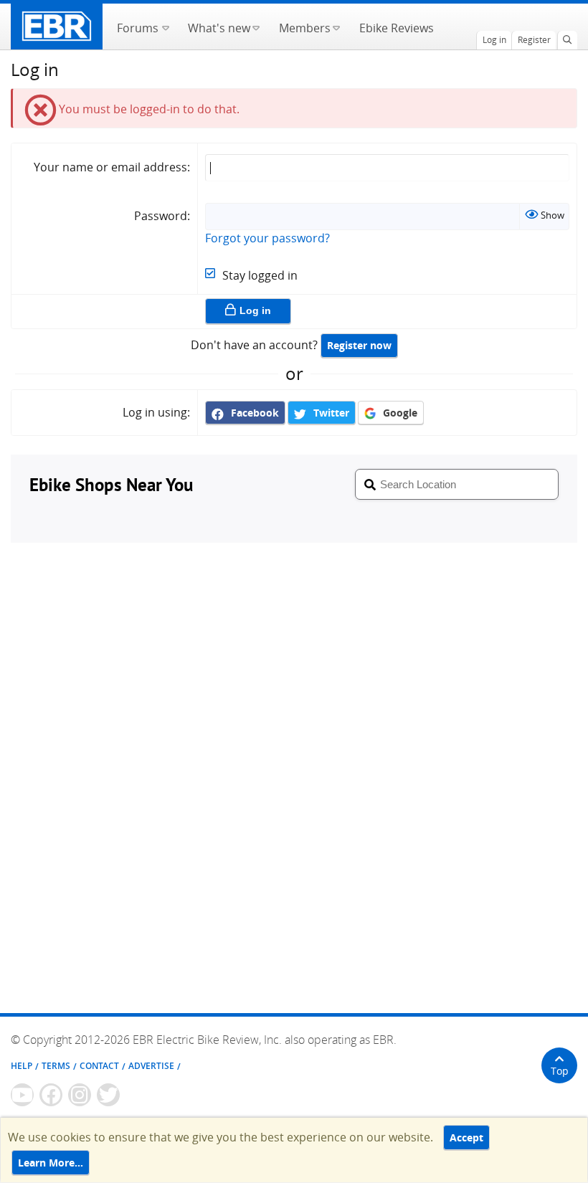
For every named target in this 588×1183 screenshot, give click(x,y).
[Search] (567, 40)
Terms (56, 1066)
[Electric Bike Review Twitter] (108, 1094)
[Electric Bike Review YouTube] (22, 1094)
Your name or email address (110, 167)
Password (160, 216)
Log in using (155, 412)
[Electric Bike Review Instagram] (79, 1094)
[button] (165, 26)
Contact (99, 1066)
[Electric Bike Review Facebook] (50, 1094)
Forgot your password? (267, 238)
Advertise (151, 1066)
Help (21, 1066)
